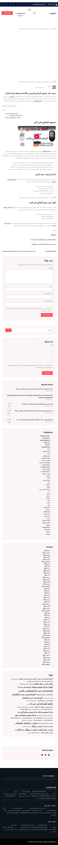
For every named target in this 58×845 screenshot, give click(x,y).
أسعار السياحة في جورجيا (44, 679)
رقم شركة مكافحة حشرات (47, 709)
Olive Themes (43, 842)
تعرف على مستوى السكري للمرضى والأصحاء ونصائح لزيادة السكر (18, 251)
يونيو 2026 (47, 550)
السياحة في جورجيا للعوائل (32, 698)
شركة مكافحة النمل (48, 720)
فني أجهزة (47, 516)
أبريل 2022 (47, 646)
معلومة (52, 13)
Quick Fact (47, 442)
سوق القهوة (10, 827)
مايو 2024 (47, 593)
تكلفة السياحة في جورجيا (41, 703)
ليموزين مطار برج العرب (26, 729)
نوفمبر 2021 (46, 657)
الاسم (51, 286)
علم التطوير (46, 511)
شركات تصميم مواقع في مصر (37, 808)
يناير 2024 (47, 601)
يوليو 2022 (47, 639)
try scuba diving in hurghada (39, 829)
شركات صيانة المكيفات (36, 709)
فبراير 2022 (47, 651)
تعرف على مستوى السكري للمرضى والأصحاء (43, 244)
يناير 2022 (47, 653)
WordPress (52, 842)
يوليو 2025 (47, 564)
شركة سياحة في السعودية (27, 825)
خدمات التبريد (30, 707)
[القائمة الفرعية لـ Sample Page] (16, 13)
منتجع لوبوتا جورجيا (26, 810)
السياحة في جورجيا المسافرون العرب (35, 690)
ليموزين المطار (36, 726)
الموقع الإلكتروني (48, 301)
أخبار (48, 449)
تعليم (48, 478)
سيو (49, 500)
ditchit (54, 740)
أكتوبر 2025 (47, 557)
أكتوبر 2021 (47, 659)
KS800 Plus (35, 796)
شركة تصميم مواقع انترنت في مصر (45, 715)
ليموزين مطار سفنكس (47, 732)
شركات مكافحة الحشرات (25, 709)
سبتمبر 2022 (46, 635)
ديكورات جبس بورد (44, 489)
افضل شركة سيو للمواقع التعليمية (29, 812)
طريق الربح (47, 507)
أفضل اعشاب (46, 451)
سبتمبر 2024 (46, 584)
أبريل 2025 (47, 568)
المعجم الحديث (46, 464)
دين (49, 491)
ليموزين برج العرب (26, 726)
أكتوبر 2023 (47, 606)
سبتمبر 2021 (46, 662)
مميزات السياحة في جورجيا (34, 732)
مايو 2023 (47, 617)
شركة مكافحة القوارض (15, 717)
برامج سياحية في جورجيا (45, 812)
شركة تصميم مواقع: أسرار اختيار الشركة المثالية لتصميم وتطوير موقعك (34, 410)
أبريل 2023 (47, 619)
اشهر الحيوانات (46, 458)
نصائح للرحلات (46, 527)
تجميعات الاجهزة (45, 471)
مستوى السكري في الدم (12, 113)
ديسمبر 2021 (46, 655)
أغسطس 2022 (46, 637)
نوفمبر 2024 (46, 579)
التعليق (50, 268)
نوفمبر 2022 (46, 630)
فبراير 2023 (47, 624)
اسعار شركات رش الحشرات (33, 681)
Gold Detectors (23, 793)
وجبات (48, 531)
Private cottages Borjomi (39, 791)
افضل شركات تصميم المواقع (26, 683)
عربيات (48, 509)
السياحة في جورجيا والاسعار (45, 700)
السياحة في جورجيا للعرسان (48, 698)
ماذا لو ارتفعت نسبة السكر (16, 115)
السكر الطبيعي (37, 101)
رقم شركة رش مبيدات (23, 707)
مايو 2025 (47, 566)
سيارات (48, 498)
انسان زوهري (46, 469)
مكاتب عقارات (46, 522)
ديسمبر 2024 (46, 577)
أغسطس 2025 (46, 561)
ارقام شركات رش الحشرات (46, 681)
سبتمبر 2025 (46, 559)
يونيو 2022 (47, 642)
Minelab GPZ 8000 (44, 796)
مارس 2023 (46, 622)
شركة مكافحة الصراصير (26, 717)
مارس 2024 (46, 597)
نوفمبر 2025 (46, 555)
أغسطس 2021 (46, 664)
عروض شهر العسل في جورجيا (22, 829)
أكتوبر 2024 (47, 581)
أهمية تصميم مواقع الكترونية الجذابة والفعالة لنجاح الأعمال (37, 404)
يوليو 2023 (47, 613)
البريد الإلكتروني (48, 293)
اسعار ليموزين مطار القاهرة (43, 684)
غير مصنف (47, 514)
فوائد (48, 518)
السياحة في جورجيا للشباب (23, 694)
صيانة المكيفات (29, 720)
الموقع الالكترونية (45, 467)
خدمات (48, 485)
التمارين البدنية (46, 460)
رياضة (48, 493)
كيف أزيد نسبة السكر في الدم (13, 117)
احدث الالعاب (46, 456)
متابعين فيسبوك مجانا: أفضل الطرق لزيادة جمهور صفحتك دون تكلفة (34, 389)
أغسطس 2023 (46, 610)
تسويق (48, 476)
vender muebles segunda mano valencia (44, 742)
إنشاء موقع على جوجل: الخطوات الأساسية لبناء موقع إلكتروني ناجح (35, 419)
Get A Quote (7, 13)
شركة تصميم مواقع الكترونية (27, 712)
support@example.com (39, 4)
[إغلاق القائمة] (29, 9)
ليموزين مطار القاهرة (45, 730)
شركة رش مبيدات (49, 717)
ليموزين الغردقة (48, 726)
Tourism (47, 444)
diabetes (53, 235)
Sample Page (21, 13)
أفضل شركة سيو (25, 791)
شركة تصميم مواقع (45, 712)
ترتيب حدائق (46, 473)
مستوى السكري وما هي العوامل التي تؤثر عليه (43, 239)
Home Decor (46, 438)
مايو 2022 (47, 644)
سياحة (48, 496)
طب (46, 251)
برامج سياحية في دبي (17, 808)
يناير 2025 (47, 575)
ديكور (48, 487)
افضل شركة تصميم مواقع (42, 687)
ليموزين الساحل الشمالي (26, 723)
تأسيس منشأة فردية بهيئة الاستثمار (38, 793)
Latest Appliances (45, 440)
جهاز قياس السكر (8, 207)
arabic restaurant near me (47, 798)
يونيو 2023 (47, 615)
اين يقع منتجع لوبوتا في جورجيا (32, 700)
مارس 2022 (46, 648)
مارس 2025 (46, 570)
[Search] (8, 330)
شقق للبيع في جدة (25, 827)
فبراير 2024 (47, 599)
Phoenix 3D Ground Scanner (39, 827)
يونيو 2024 (47, 590)
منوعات (48, 525)
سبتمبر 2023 (46, 608)
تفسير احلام (46, 480)
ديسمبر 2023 (46, 604)
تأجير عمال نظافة (37, 810)
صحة (48, 502)
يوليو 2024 (47, 588)
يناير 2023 (47, 626)
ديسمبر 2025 (46, 552)
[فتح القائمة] (34, 13)
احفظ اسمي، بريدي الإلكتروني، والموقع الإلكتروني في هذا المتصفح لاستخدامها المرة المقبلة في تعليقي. (28, 309)
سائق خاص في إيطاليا (24, 796)
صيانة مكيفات (24, 720)
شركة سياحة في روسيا (14, 810)
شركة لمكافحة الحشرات (38, 717)
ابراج (48, 453)
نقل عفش (47, 529)
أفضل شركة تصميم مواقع (27, 679)
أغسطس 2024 (46, 586)
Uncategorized (52, 251)
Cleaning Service (45, 435)
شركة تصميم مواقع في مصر (25, 715)
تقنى (48, 482)
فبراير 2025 (47, 573)
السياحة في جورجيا (44, 462)
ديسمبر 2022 (46, 628)
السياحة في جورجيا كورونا (44, 694)
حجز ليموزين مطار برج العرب (43, 707)
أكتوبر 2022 (47, 633)
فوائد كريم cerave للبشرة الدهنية (45, 723)
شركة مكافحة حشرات (38, 720)
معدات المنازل (46, 520)
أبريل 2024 (47, 595)
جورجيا (20, 15)
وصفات (48, 534)
